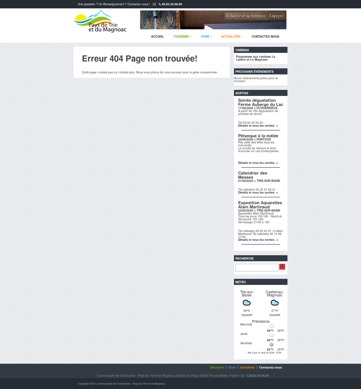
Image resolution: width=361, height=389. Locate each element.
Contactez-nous (265, 36)
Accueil (157, 36)
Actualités (231, 36)
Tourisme (182, 36)
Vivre (206, 36)
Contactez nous (270, 367)
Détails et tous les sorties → (258, 125)
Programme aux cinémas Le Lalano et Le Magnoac (255, 57)
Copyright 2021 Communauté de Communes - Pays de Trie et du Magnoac (121, 383)
